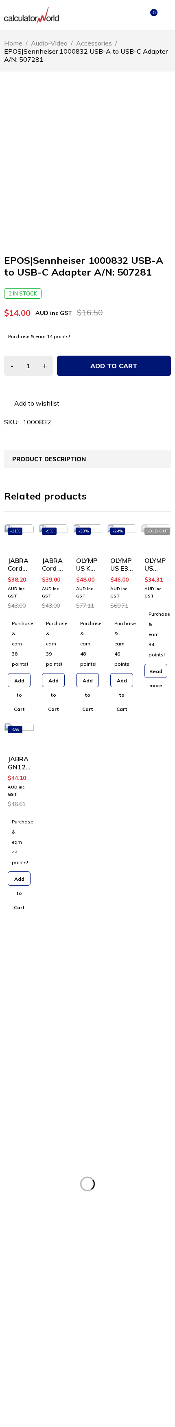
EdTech (14, 1304)
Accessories (94, 43)
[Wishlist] (31, 403)
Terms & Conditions (30, 1340)
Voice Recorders (25, 1265)
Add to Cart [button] (19, 682)
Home (13, 43)
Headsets (16, 1278)
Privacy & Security (28, 1366)
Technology (19, 1291)
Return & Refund (26, 1353)
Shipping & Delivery (30, 1379)
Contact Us (19, 1204)
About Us (16, 1191)
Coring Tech (127, 1413)
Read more (155, 673)
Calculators (18, 1252)
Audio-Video (49, 43)
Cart (96, 1178)
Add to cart (114, 366)
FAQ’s (97, 1191)
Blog (96, 1204)
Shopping (17, 1217)
